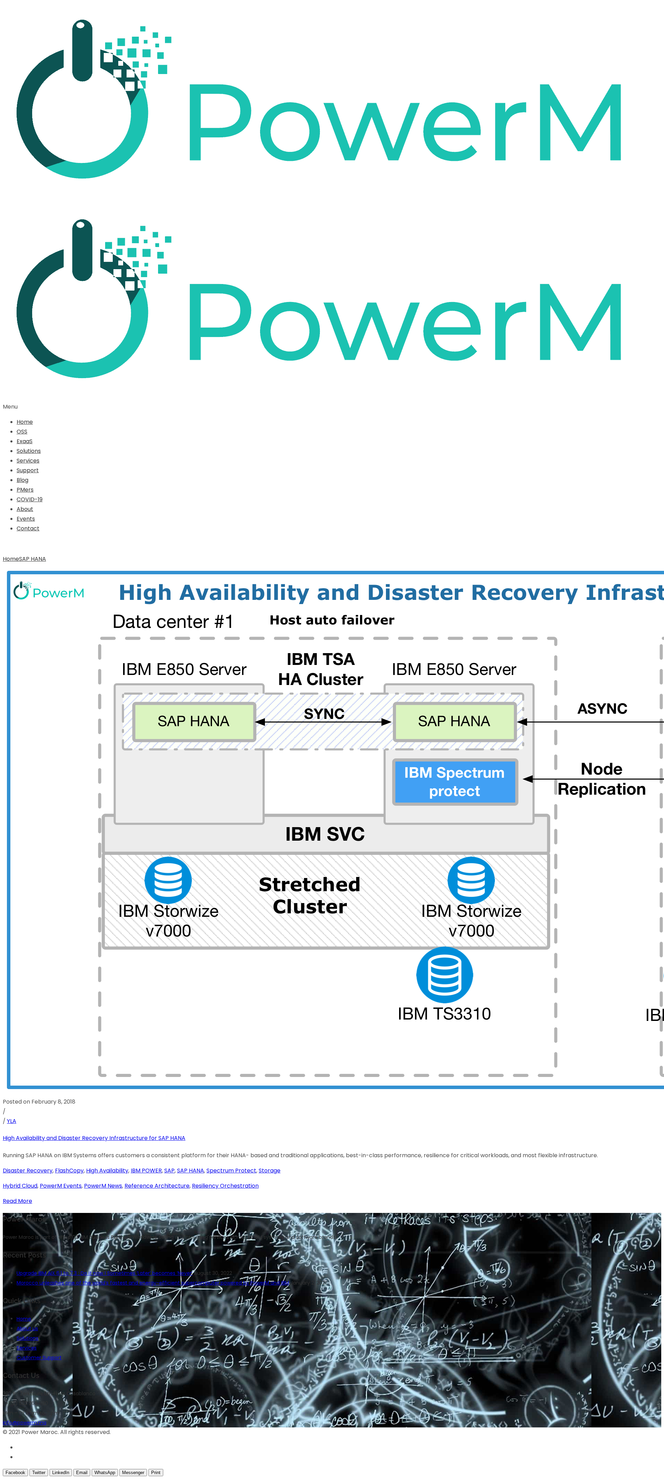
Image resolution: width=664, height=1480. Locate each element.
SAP (169, 1171)
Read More (17, 1201)
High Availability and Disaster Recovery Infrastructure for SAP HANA (94, 1138)
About (25, 509)
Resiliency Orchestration (225, 1186)
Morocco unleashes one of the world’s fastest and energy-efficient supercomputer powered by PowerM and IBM (153, 1282)
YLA (11, 1121)
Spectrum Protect (231, 1171)
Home (25, 422)
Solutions (29, 451)
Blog (22, 480)
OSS (22, 432)
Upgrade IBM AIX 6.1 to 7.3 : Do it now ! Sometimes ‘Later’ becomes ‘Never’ (105, 1273)
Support (28, 470)
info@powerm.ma (24, 1422)
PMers (25, 490)
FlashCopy (69, 1171)
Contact (28, 528)
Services (28, 461)
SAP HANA (32, 559)
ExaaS (25, 441)
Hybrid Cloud (20, 1186)
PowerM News (103, 1186)
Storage (269, 1171)
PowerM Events (61, 1186)
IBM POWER (146, 1171)
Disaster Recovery (28, 1171)
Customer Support (39, 1357)
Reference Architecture (157, 1186)
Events (26, 519)
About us (27, 1328)
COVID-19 (30, 499)
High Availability (107, 1171)
